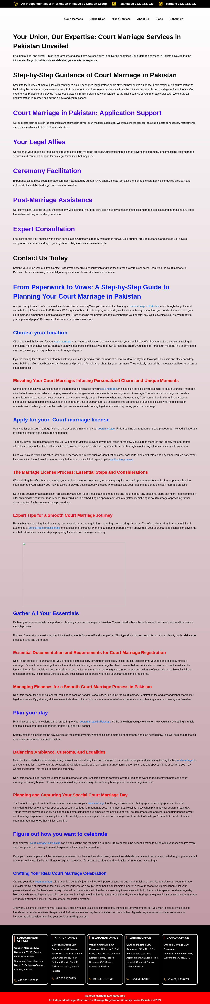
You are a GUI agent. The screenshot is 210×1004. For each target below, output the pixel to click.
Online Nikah (97, 19)
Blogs (159, 19)
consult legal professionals (44, 527)
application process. (121, 459)
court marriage (62, 341)
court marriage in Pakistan (144, 306)
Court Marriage (73, 19)
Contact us (176, 19)
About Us (143, 19)
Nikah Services (121, 19)
